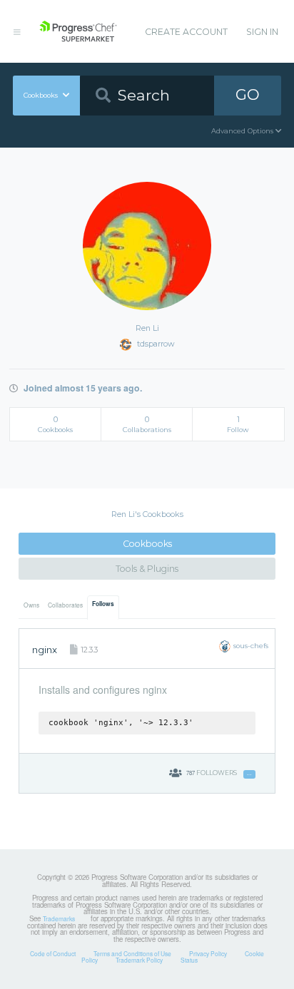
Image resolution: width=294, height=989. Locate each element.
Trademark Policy (139, 959)
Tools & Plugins (147, 568)
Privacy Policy (208, 953)
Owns (31, 604)
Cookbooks (147, 543)
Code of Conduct (53, 953)
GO (247, 94)
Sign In (262, 31)
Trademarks (59, 918)
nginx (44, 649)
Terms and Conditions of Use (132, 953)
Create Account (186, 31)
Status (189, 959)
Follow (249, 774)
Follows (103, 604)
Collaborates (65, 604)
